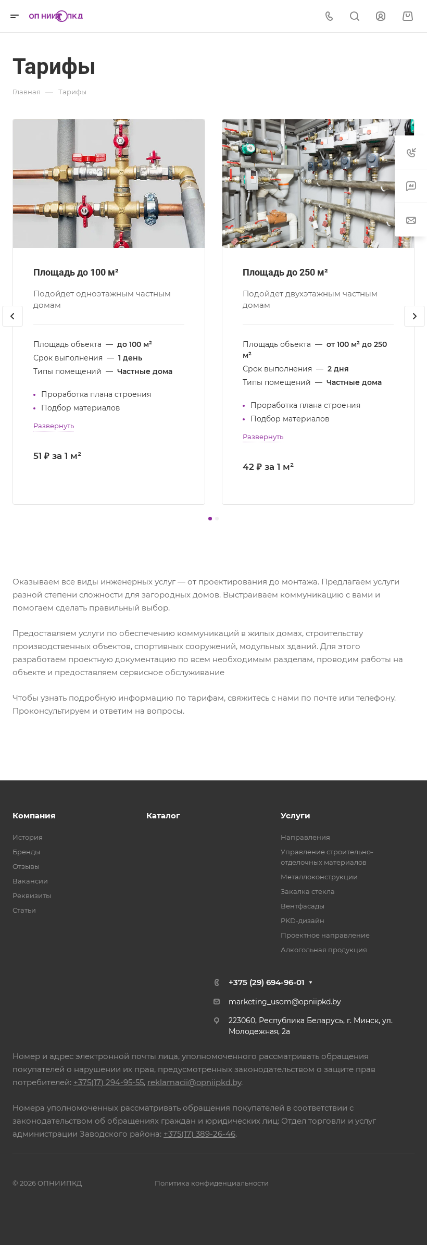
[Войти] (380, 16)
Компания (33, 815)
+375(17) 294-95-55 (108, 1082)
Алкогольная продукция (324, 949)
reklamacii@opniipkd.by (194, 1082)
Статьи (24, 910)
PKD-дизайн (302, 920)
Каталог (163, 815)
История (27, 837)
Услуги (295, 815)
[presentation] (12, 326)
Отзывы (26, 866)
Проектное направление (325, 935)
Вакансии (30, 881)
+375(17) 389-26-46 (199, 1134)
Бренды (26, 852)
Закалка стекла (308, 891)
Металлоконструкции (319, 877)
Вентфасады (302, 906)
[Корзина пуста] (407, 16)
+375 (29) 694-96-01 (267, 982)
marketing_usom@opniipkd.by (285, 1001)
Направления (305, 837)
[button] (210, 518)
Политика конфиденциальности (212, 1183)
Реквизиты (31, 895)
